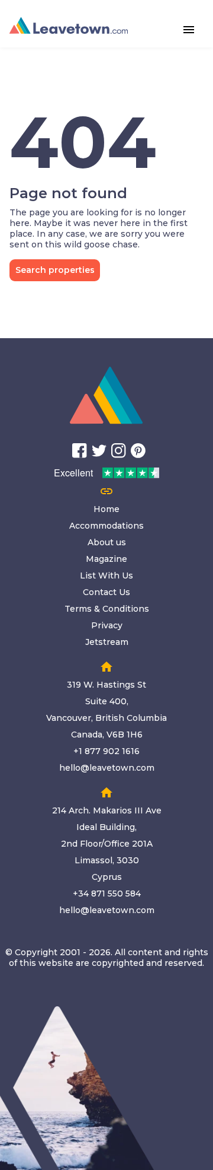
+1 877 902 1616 (106, 751)
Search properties (55, 270)
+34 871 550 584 (107, 893)
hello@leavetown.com (106, 767)
